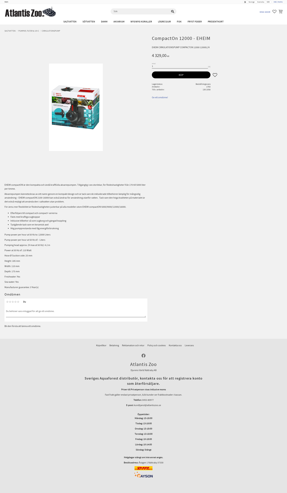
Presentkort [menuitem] (216, 21)
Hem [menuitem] (6, 2)
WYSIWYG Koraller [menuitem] (141, 21)
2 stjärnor (10, 301)
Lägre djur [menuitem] (164, 21)
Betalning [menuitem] (114, 345)
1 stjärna (7, 301)
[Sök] (172, 11)
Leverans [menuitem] (189, 345)
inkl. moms (278, 2)
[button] (274, 11)
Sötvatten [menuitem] (89, 21)
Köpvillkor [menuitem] (101, 345)
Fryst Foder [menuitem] (195, 21)
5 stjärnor (18, 301)
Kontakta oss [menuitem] (175, 345)
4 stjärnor (15, 301)
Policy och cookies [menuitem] (156, 345)
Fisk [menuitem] (179, 21)
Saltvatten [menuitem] (70, 21)
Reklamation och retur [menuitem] (133, 345)
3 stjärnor (12, 301)
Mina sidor (265, 12)
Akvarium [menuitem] (119, 21)
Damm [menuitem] (104, 21)
